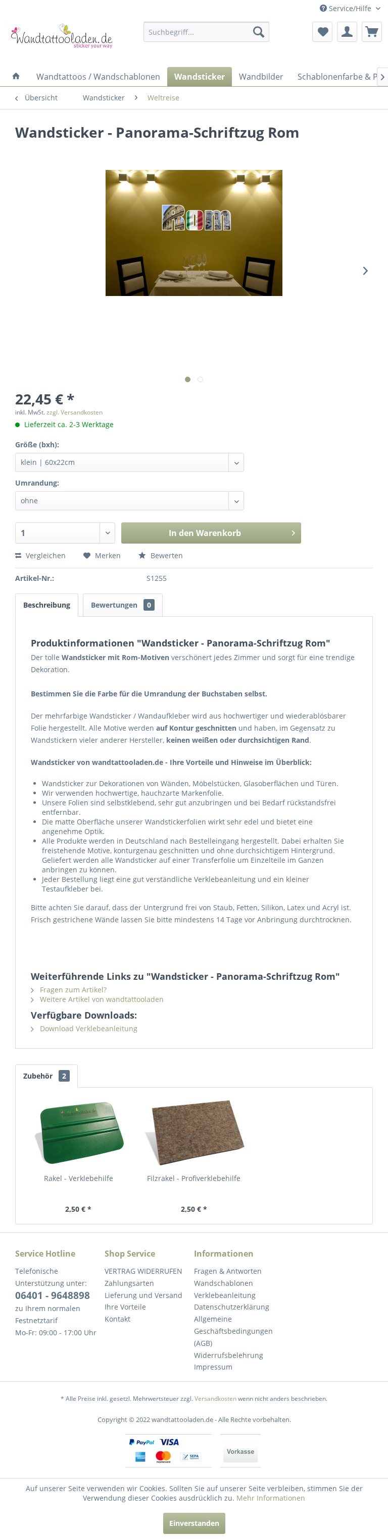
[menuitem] (206, 32)
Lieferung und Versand (143, 1295)
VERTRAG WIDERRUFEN (143, 1271)
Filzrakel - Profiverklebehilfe (193, 1178)
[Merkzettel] (322, 32)
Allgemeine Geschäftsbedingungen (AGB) (233, 1331)
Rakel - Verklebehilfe (78, 1178)
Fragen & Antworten (228, 1271)
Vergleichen (45, 555)
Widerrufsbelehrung (228, 1355)
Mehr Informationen (270, 1498)
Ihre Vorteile (125, 1307)
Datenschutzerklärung (231, 1307)
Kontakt (117, 1319)
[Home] (16, 76)
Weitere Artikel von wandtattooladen (101, 999)
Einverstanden (194, 1523)
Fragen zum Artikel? (72, 989)
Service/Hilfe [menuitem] (350, 8)
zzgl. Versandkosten (74, 412)
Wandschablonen (223, 1283)
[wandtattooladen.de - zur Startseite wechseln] (58, 42)
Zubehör (44, 1076)
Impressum (213, 1367)
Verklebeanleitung (225, 1295)
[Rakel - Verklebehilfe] (78, 1133)
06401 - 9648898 (52, 1295)
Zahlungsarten (129, 1283)
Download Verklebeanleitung (87, 1028)
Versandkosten (215, 1398)
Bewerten (166, 555)
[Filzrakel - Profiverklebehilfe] (194, 1133)
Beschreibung (46, 605)
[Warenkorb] (372, 32)
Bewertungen (121, 605)
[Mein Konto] (347, 32)
